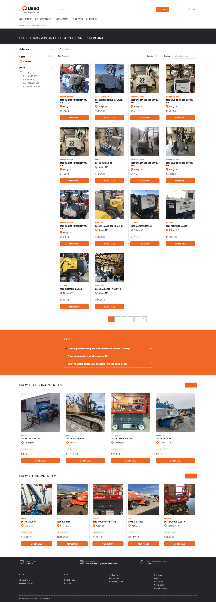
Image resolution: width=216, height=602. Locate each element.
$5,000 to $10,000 (30, 79)
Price (22, 67)
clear (50, 56)
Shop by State (62, 19)
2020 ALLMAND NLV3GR (71, 289)
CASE (68, 435)
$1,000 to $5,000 (29, 76)
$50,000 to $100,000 (31, 86)
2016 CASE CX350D (75, 438)
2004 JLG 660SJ (135, 522)
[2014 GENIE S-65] (36, 499)
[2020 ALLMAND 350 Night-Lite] (109, 204)
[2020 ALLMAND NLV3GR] (74, 267)
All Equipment (25, 19)
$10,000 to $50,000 (30, 83)
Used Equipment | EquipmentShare (38, 599)
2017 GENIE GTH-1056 (31, 438)
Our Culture (158, 581)
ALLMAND (99, 223)
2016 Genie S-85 (163, 438)
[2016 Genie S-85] (175, 412)
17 (137, 319)
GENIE (97, 160)
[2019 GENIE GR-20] (109, 141)
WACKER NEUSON (66, 97)
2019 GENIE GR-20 (103, 163)
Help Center (114, 578)
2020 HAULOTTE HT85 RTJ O (108, 289)
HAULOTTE (99, 286)
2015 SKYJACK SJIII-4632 (122, 438)
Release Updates (116, 581)
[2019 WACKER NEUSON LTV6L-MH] (144, 141)
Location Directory (26, 583)
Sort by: (167, 56)
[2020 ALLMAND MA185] (144, 204)
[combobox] (113, 9)
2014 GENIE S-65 (28, 522)
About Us (149, 564)
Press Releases (160, 588)
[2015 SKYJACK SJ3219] (179, 499)
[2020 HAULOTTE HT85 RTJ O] (109, 267)
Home (21, 25)
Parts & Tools (69, 580)
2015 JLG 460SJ (64, 522)
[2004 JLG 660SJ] (143, 499)
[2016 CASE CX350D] (85, 412)
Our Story (158, 575)
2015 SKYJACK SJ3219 (174, 522)
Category (24, 49)
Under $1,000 (28, 72)
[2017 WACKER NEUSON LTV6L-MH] (74, 78)
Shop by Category (42, 19)
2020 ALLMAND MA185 (141, 226)
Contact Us (91, 19)
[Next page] (143, 319)
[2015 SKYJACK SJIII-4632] (130, 412)
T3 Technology (115, 575)
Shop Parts (78, 19)
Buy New (67, 583)
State (22, 56)
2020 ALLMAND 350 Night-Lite (109, 226)
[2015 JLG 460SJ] (72, 499)
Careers (157, 578)
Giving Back (159, 585)
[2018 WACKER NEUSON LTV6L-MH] (144, 78)
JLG (58, 518)
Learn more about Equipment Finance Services (102, 564)
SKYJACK (114, 435)
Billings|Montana (32, 25)
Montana (43, 25)
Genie (158, 435)
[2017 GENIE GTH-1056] (40, 412)
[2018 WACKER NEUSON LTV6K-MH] (109, 78)
